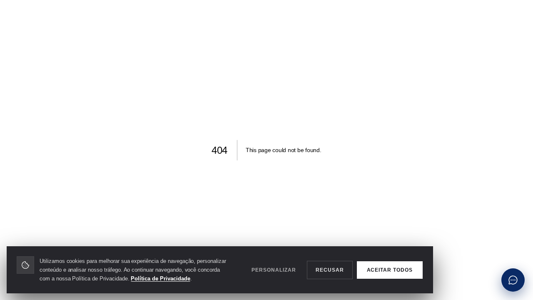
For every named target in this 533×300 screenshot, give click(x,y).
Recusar (330, 269)
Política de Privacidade (160, 278)
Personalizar (274, 269)
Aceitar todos (390, 269)
